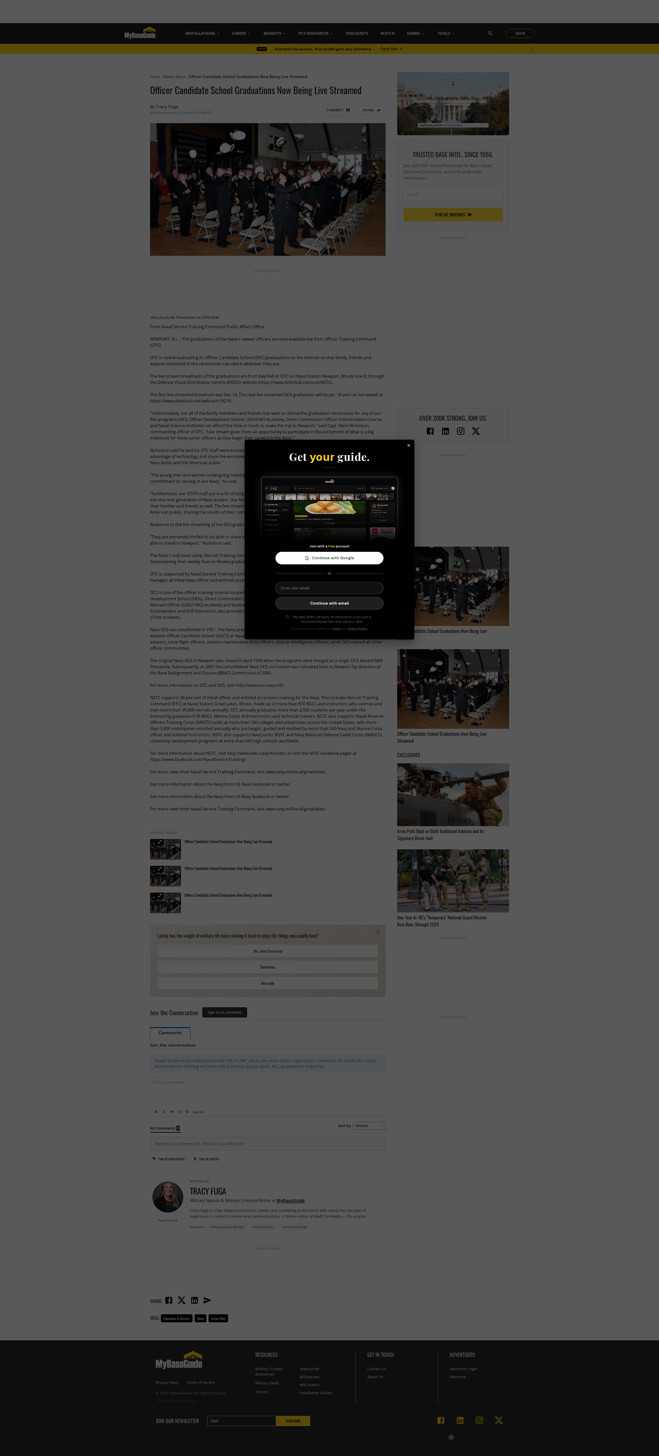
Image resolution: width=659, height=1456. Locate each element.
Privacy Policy (357, 628)
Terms (336, 628)
